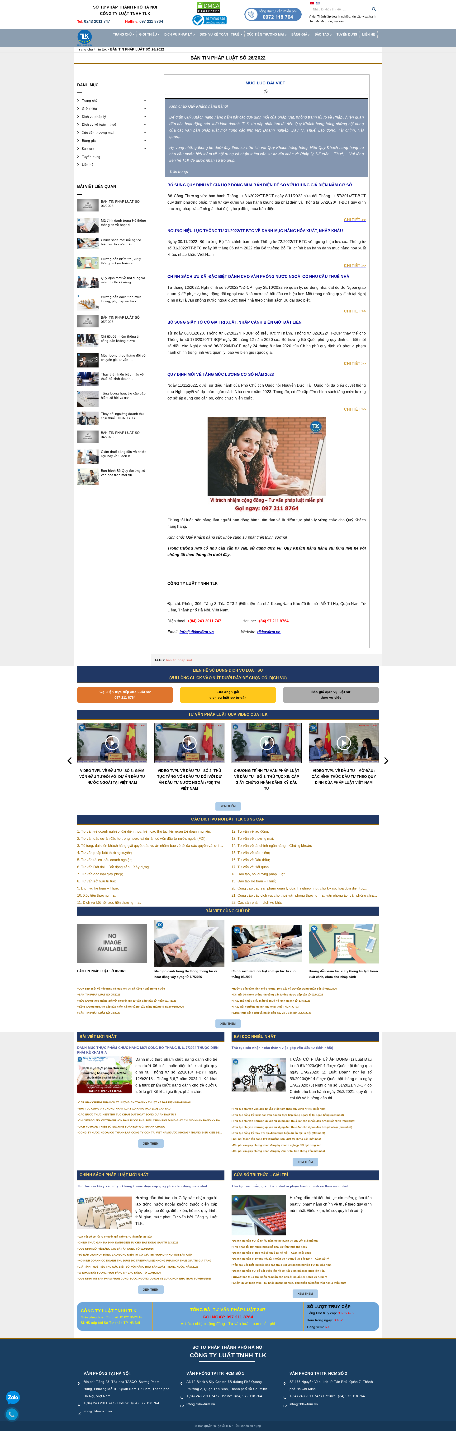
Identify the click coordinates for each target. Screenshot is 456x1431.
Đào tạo (322, 34)
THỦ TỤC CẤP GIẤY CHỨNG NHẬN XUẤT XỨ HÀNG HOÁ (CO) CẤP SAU (125, 1108)
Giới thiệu (148, 34)
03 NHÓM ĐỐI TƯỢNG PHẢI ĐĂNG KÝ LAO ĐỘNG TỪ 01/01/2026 (120, 1272)
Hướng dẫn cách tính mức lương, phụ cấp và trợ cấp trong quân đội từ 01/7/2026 (285, 988)
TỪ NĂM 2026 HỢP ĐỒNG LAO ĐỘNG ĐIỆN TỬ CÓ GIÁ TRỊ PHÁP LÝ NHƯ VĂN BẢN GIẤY (136, 1254)
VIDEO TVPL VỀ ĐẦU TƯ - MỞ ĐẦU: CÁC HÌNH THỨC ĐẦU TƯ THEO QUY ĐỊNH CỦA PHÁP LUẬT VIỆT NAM (344, 776)
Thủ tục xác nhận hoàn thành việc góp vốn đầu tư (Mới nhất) (282, 1048)
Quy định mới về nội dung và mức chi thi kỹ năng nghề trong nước (122, 988)
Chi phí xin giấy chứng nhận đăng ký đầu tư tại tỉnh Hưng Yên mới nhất (279, 1151)
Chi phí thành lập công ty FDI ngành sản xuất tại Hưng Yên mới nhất (277, 1138)
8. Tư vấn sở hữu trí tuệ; (96, 881)
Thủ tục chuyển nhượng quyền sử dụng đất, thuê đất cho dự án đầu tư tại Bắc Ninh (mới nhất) (294, 1120)
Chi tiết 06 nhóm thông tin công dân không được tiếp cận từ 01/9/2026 (278, 994)
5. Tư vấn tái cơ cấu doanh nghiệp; (104, 860)
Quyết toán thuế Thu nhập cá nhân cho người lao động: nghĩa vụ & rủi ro (280, 1276)
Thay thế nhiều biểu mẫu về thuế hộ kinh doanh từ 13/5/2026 (271, 1000)
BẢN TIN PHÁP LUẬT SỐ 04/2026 (99, 1012)
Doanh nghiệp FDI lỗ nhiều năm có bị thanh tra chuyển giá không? (275, 1240)
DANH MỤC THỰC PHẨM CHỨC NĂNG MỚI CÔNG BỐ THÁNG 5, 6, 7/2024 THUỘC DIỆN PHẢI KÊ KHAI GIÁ (147, 1050)
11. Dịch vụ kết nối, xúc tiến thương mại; (109, 902)
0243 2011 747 (97, 21)
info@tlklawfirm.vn (98, 1411)
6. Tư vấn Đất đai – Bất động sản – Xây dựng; (113, 867)
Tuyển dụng (347, 34)
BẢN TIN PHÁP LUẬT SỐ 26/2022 (228, 57)
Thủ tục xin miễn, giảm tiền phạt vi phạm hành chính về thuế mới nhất (290, 1186)
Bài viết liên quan (96, 186)
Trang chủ (123, 34)
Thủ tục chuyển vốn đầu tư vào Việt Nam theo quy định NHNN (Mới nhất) (279, 1108)
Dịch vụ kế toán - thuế (220, 34)
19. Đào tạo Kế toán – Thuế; (254, 881)
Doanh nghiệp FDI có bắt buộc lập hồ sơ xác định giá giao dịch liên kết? (279, 1270)
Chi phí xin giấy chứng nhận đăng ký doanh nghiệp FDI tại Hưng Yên (277, 1145)
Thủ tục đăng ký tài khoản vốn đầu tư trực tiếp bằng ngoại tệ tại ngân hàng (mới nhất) (288, 1115)
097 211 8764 (151, 21)
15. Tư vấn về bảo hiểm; (251, 853)
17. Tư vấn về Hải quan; (251, 867)
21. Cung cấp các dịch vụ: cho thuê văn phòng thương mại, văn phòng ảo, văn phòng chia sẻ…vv (303, 895)
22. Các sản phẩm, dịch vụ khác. (258, 902)
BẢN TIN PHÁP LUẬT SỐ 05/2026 (99, 994)
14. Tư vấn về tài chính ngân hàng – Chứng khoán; (272, 846)
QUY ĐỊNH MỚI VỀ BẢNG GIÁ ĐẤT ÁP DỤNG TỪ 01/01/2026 (116, 1248)
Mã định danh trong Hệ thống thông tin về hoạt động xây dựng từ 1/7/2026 (185, 974)
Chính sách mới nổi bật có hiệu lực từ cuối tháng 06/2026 (264, 974)
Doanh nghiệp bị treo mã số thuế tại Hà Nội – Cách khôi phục (272, 1252)
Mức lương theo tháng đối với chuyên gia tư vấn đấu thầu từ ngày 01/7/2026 (127, 1000)
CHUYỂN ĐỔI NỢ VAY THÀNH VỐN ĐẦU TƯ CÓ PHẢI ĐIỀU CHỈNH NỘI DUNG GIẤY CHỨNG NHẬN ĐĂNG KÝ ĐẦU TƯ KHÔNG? (150, 1120)
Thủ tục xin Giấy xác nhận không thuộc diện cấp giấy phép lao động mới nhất (142, 1186)
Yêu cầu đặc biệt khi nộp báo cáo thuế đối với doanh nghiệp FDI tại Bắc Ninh (282, 1264)
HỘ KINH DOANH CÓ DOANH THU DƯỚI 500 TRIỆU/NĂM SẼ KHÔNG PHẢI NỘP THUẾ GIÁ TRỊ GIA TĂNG (145, 1260)
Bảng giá (299, 34)
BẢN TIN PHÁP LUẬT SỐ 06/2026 (101, 971)
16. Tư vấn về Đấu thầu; (251, 860)
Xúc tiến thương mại (266, 34)
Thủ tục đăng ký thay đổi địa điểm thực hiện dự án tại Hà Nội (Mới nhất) (279, 1133)
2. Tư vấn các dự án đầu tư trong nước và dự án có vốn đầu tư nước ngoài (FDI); (142, 838)
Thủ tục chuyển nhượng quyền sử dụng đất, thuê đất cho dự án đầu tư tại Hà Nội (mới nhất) (292, 1127)
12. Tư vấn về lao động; (250, 831)
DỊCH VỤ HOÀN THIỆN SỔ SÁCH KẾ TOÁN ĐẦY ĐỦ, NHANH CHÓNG (122, 1126)
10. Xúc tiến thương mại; (96, 895)
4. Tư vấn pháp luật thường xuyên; (104, 853)
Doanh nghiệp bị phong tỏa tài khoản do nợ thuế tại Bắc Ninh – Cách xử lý (281, 1258)
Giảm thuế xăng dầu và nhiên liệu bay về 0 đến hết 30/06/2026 (272, 1012)
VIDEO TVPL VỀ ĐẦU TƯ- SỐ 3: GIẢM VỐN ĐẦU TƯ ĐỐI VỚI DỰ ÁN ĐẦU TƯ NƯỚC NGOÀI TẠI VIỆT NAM (112, 776)
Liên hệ (368, 34)
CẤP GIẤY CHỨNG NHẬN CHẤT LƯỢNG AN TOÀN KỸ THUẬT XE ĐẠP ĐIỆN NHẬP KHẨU (135, 1102)
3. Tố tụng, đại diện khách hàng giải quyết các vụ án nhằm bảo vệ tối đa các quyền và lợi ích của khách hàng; (150, 846)
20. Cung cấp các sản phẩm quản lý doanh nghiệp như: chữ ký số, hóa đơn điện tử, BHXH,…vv (298, 888)
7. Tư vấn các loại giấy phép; (100, 874)
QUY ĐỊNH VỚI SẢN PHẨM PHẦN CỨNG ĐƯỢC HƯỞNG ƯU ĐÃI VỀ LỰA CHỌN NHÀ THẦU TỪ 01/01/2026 (145, 1278)
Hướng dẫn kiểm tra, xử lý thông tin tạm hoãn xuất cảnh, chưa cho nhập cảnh (343, 974)
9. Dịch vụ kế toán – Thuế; (98, 888)
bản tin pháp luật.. (180, 660)
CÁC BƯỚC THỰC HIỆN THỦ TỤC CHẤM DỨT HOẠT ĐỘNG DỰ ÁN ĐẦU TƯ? (127, 1114)
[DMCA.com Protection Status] (209, 7)
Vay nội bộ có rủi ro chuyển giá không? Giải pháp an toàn (115, 1236)
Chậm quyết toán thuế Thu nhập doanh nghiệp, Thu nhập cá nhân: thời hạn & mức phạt (289, 1282)
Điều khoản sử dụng (247, 1426)
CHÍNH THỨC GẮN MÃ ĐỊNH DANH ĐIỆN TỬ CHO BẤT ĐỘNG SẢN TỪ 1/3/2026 (128, 1242)
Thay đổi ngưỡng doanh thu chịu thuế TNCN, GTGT (266, 1006)
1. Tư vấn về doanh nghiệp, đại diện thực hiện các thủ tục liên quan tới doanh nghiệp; (144, 831)
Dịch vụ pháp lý (178, 34)
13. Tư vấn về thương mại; (253, 838)
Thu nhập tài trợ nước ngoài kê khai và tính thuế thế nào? (270, 1246)
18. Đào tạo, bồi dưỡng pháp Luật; (258, 874)
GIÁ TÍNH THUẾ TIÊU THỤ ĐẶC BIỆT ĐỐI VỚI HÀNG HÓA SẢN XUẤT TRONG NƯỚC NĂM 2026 (138, 1266)
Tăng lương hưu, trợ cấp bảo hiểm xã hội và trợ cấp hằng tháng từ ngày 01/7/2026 (131, 1006)
